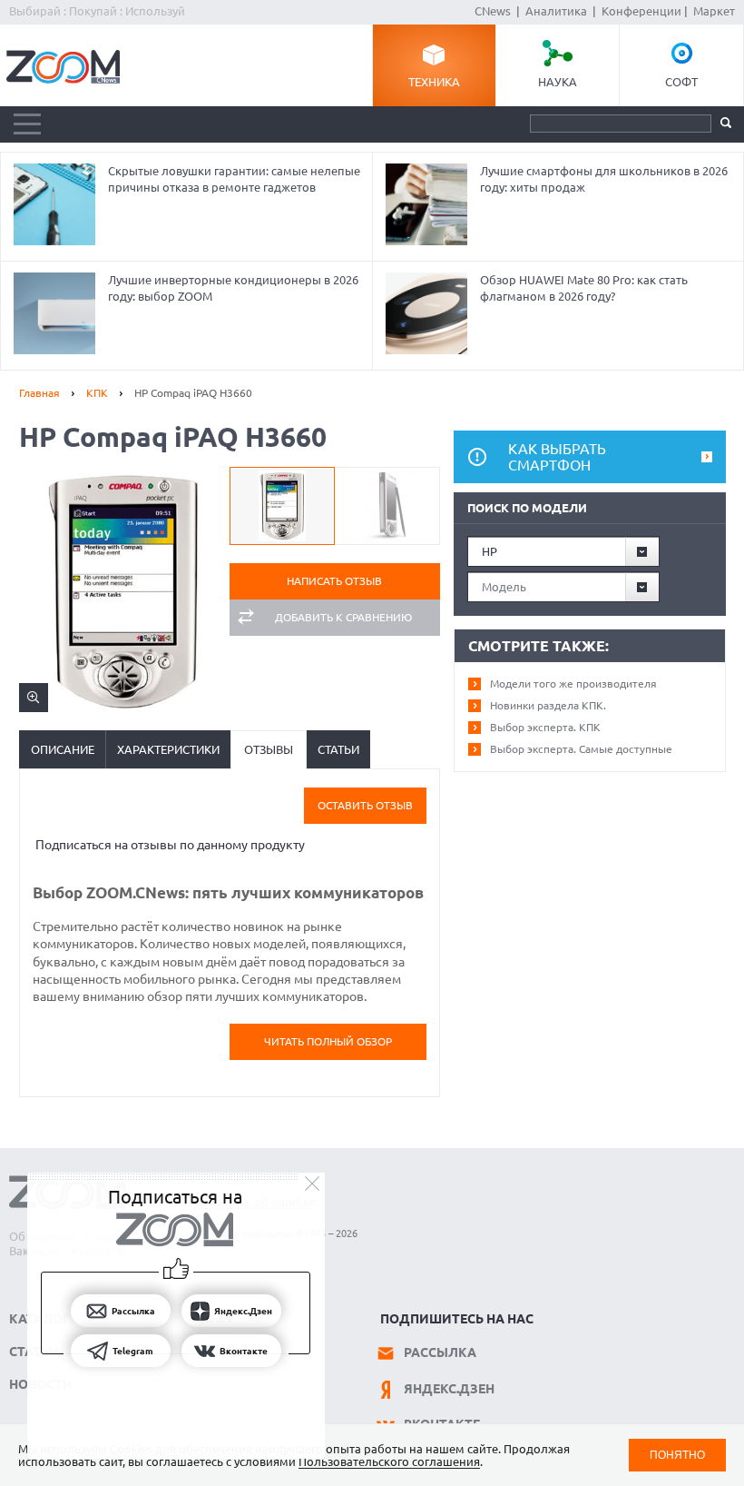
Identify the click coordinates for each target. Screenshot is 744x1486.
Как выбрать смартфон (557, 457)
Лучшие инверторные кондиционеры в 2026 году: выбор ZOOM (233, 287)
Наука (557, 81)
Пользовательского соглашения (389, 1461)
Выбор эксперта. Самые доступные (581, 749)
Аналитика (556, 11)
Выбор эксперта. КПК (545, 727)
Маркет (714, 11)
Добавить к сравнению (343, 617)
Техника (434, 81)
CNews (493, 11)
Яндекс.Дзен (449, 1389)
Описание (62, 749)
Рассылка (440, 1352)
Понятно (677, 1455)
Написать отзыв (334, 581)
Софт (681, 81)
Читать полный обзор (328, 1041)
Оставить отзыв (365, 805)
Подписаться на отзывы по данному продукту (170, 844)
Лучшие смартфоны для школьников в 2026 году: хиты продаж (604, 178)
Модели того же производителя (573, 683)
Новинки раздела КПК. (548, 705)
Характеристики (168, 749)
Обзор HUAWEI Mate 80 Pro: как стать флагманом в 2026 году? (584, 287)
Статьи (338, 749)
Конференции (641, 11)
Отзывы (268, 749)
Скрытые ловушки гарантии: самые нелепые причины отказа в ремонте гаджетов (234, 178)
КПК (97, 393)
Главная (39, 393)
